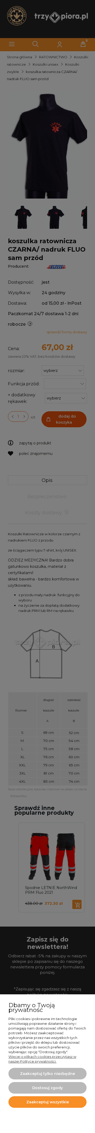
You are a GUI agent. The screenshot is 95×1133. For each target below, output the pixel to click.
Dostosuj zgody (47, 1087)
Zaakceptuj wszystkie (47, 1102)
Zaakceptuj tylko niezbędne (47, 1073)
